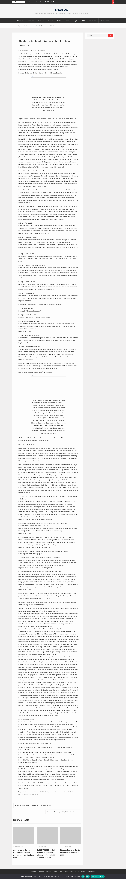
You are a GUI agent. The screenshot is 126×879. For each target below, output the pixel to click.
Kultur (59, 21)
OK (83, 876)
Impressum (92, 21)
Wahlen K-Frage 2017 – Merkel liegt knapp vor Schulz (33, 805)
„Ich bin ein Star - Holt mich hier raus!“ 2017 (32, 792)
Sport (67, 21)
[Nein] (124, 876)
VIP (83, 21)
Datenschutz (105, 21)
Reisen (50, 21)
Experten (41, 21)
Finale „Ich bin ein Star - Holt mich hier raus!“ (57, 792)
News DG (61, 9)
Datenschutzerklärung (98, 876)
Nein (87, 876)
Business (31, 21)
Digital (76, 21)
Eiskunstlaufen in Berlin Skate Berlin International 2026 (70, 852)
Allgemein (20, 21)
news (34, 50)
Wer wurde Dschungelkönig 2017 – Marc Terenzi (62, 812)
